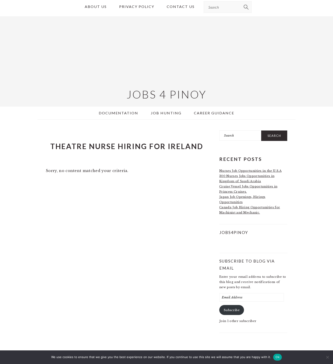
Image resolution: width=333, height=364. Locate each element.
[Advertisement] (166, 48)
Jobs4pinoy (233, 232)
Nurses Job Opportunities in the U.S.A (250, 170)
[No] (327, 357)
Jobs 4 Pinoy (167, 94)
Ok (277, 357)
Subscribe (232, 310)
